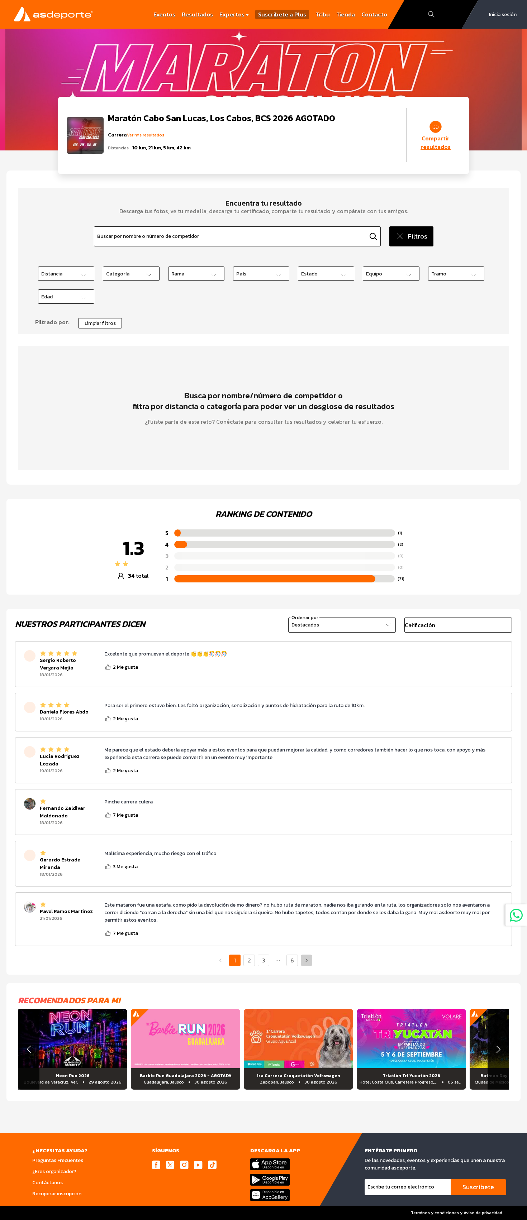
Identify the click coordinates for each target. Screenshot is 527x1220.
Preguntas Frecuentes (57, 1160)
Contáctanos (47, 1182)
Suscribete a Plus (282, 14)
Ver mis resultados (145, 135)
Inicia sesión (503, 14)
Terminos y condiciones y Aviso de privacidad (456, 1213)
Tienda (345, 14)
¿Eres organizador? (54, 1171)
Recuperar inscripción (56, 1193)
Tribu (322, 14)
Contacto (374, 14)
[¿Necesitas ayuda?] (516, 915)
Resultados (197, 14)
